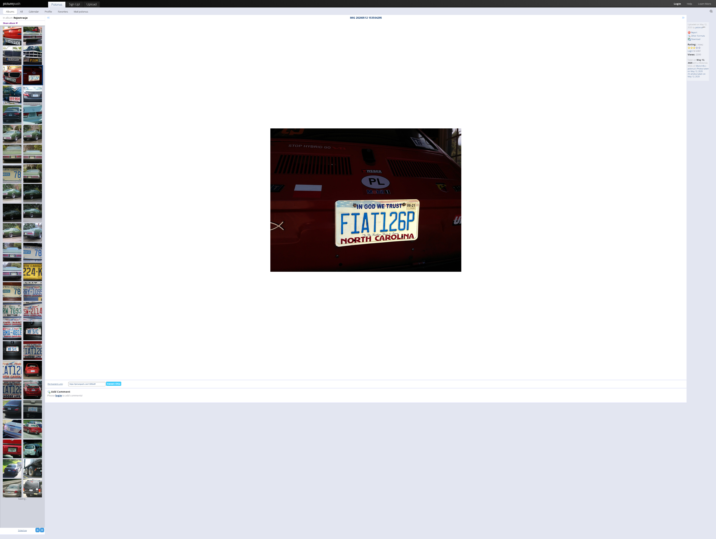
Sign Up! (74, 4)
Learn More (704, 3)
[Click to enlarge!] (365, 200)
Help (689, 3)
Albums (10, 11)
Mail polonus (81, 11)
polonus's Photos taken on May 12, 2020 (698, 70)
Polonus (56, 4)
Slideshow (22, 530)
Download (695, 39)
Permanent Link (55, 383)
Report (694, 32)
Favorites (63, 11)
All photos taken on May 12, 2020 (697, 75)
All (21, 11)
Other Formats (698, 35)
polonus (699, 27)
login (58, 395)
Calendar (34, 11)
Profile (48, 11)
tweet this (113, 383)
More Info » (701, 65)
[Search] (711, 11)
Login (677, 3)
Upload (92, 4)
